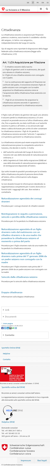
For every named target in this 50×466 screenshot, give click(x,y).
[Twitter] (5, 328)
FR (38, 3)
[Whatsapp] (13, 328)
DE (28, 3)
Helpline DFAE (8, 422)
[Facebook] (2, 328)
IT (33, 3)
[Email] (16, 328)
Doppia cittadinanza (11, 292)
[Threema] (10, 328)
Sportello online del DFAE (13, 387)
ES (48, 3)
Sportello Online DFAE (11, 348)
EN (43, 3)
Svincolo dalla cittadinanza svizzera (19, 277)
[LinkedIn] (8, 328)
